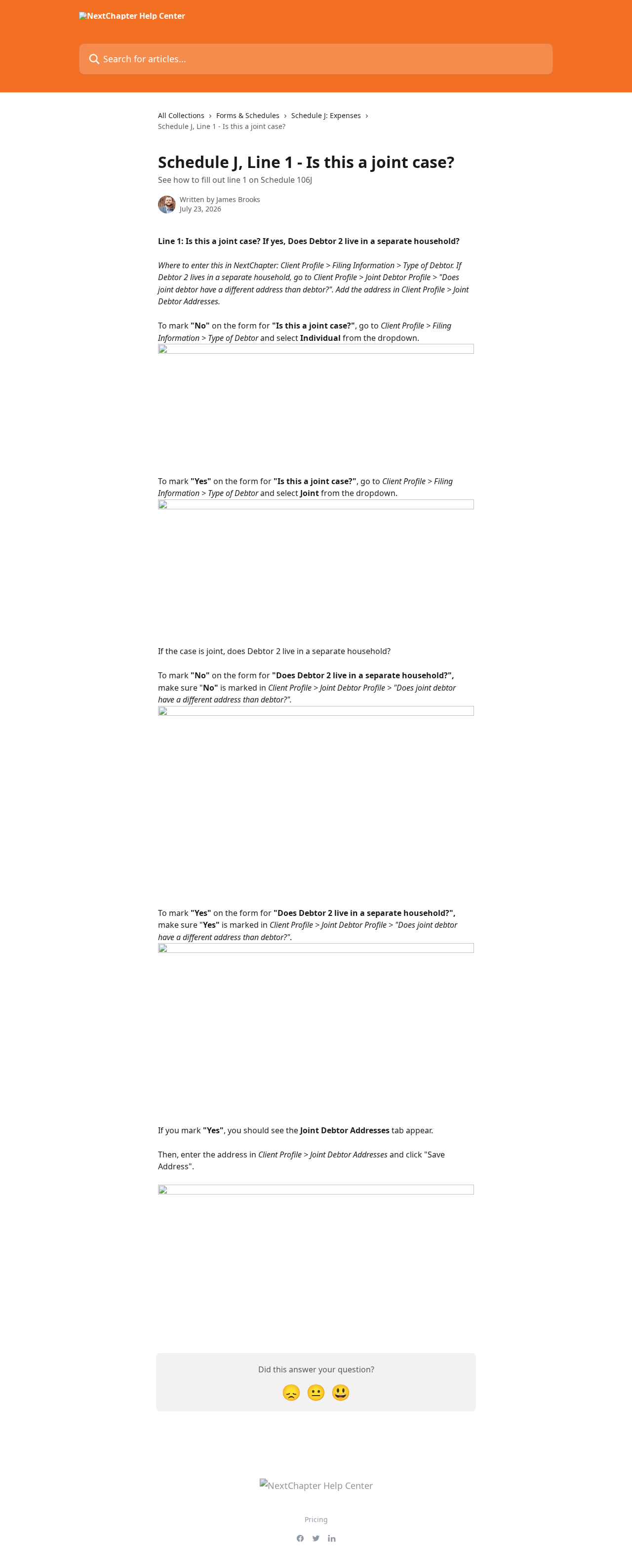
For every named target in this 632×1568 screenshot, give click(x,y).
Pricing (316, 1519)
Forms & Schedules (247, 115)
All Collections (181, 115)
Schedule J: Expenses (326, 115)
